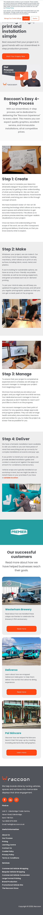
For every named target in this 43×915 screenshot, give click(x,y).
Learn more (21, 752)
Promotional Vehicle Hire (12, 885)
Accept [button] (26, 18)
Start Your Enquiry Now (15, 56)
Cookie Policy (8, 851)
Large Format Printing (11, 878)
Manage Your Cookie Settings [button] (12, 18)
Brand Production (9, 881)
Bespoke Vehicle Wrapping (13, 872)
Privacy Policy (10, 8)
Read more (21, 629)
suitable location (11, 478)
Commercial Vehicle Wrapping (15, 868)
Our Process (7, 838)
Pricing (5, 841)
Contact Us (7, 848)
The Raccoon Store (10, 888)
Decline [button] (35, 18)
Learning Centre (9, 845)
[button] (21, 76)
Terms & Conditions (10, 858)
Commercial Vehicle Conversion (16, 875)
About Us (6, 835)
